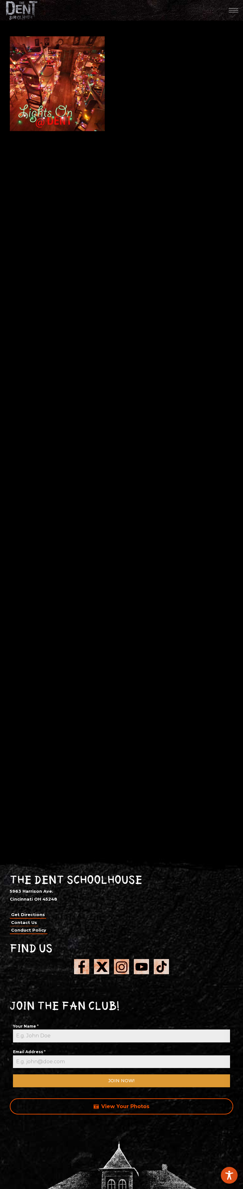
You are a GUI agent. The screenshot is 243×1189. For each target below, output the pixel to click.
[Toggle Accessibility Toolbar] (229, 1175)
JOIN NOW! (121, 1080)
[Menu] (233, 10)
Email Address (29, 1051)
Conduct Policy (28, 929)
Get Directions (28, 914)
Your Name (26, 1026)
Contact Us (24, 922)
